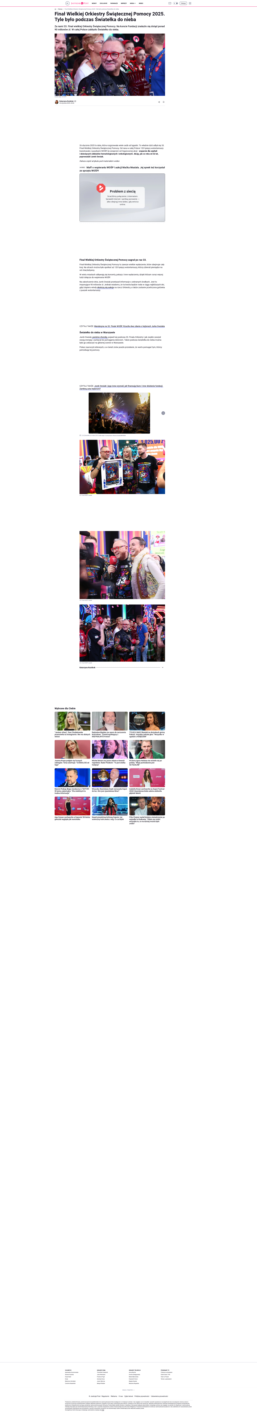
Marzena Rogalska (134, 1383)
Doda (66, 1379)
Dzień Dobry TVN (165, 1374)
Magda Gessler (133, 1381)
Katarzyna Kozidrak (66, 101)
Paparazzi (114, 3)
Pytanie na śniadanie (166, 1372)
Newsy (94, 3)
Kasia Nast (68, 1377)
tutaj (103, 1410)
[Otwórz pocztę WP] (169, 3)
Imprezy (124, 3)
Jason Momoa (101, 1381)
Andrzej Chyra (101, 1379)
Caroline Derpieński (70, 1383)
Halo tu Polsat (165, 1377)
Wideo (141, 3)
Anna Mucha (132, 1372)
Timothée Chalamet (102, 1372)
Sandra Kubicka (69, 1374)
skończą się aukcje (105, 287)
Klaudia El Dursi (133, 1379)
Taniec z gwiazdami (166, 1379)
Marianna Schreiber (70, 1381)
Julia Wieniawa (101, 1374)
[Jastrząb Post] (81, 3)
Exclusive (103, 3)
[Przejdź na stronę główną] (67, 5)
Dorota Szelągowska (134, 1374)
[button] (175, 3)
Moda (132, 3)
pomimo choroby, (100, 337)
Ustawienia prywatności (159, 1396)
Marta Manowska (133, 1377)
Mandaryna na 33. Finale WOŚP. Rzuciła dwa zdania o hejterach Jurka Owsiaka (129, 326)
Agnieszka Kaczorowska (71, 1372)
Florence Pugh (101, 1377)
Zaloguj (183, 3)
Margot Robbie (101, 1383)
